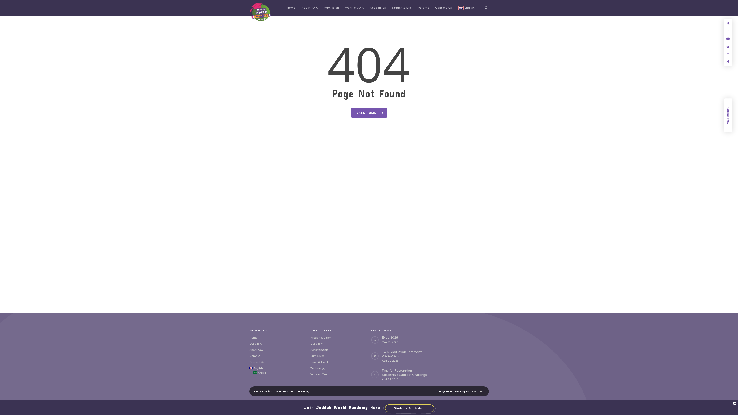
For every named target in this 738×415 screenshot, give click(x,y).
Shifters (479, 391)
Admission (331, 7)
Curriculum (317, 356)
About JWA (310, 7)
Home (291, 7)
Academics (378, 7)
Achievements (319, 350)
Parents (423, 7)
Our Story (255, 343)
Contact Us (443, 7)
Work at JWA (354, 7)
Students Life (402, 7)
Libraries (254, 356)
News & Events (320, 362)
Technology (317, 368)
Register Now (728, 115)
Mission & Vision (320, 337)
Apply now (256, 350)
